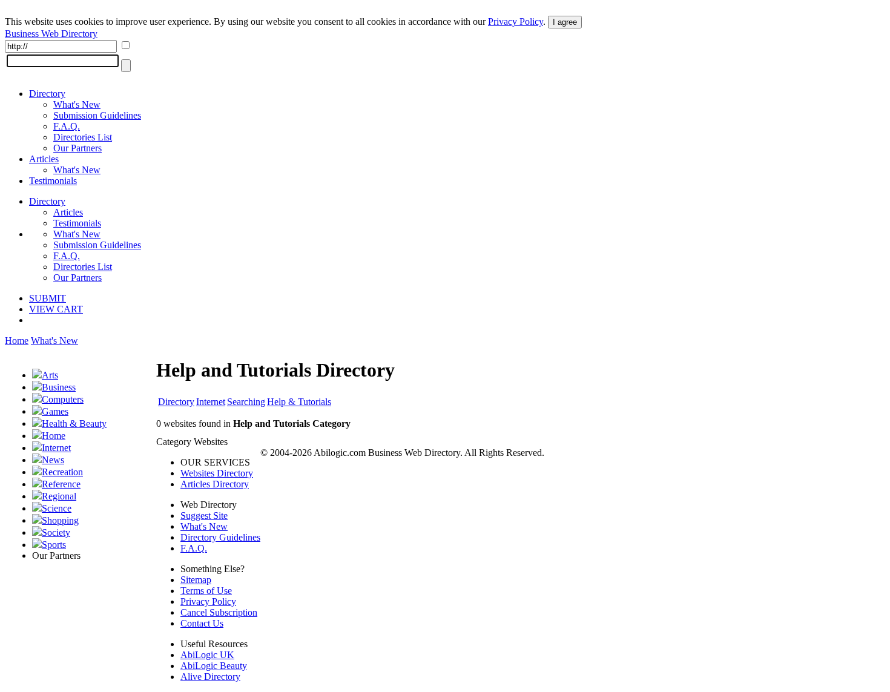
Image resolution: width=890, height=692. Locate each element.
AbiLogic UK (207, 655)
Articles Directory (214, 484)
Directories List (82, 137)
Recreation (62, 472)
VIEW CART (56, 309)
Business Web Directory (51, 33)
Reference (61, 484)
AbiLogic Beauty (213, 666)
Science (56, 508)
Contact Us (201, 623)
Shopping (60, 520)
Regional (59, 496)
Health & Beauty (74, 423)
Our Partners (77, 148)
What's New (77, 104)
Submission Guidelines (97, 115)
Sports (54, 544)
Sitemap (195, 580)
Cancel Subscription (218, 612)
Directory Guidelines (220, 537)
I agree (565, 22)
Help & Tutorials (299, 402)
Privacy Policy (515, 21)
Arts (50, 375)
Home (16, 340)
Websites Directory (216, 473)
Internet (56, 448)
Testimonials (53, 181)
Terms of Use (206, 590)
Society (56, 532)
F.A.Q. (66, 126)
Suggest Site (204, 515)
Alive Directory (210, 676)
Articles (44, 159)
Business (59, 387)
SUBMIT (47, 298)
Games (55, 411)
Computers (63, 399)
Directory (47, 93)
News (53, 460)
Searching (246, 402)
